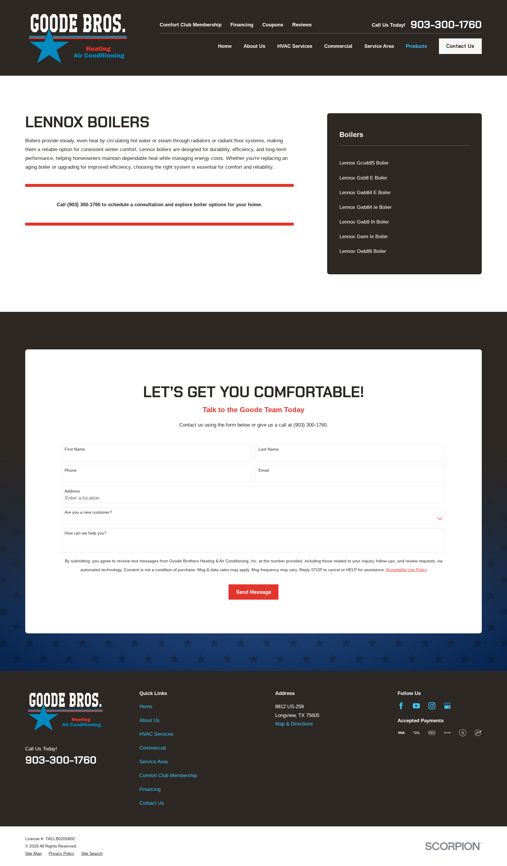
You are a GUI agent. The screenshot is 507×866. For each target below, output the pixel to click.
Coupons (272, 25)
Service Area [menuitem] (379, 46)
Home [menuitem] (224, 46)
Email (263, 470)
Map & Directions (294, 724)
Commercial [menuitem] (338, 46)
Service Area (153, 761)
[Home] (77, 38)
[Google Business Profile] (447, 705)
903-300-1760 (446, 25)
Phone (71, 470)
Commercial (152, 748)
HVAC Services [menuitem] (294, 46)
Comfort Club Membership (191, 25)
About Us (149, 720)
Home (145, 706)
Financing (241, 25)
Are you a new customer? (88, 512)
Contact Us (460, 46)
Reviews (302, 25)
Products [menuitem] (416, 46)
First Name (75, 449)
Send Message (253, 592)
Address (72, 491)
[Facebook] (401, 705)
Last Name (268, 449)
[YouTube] (416, 705)
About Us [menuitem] (254, 46)
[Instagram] (431, 705)
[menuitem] (404, 163)
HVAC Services (156, 734)
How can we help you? (86, 533)
